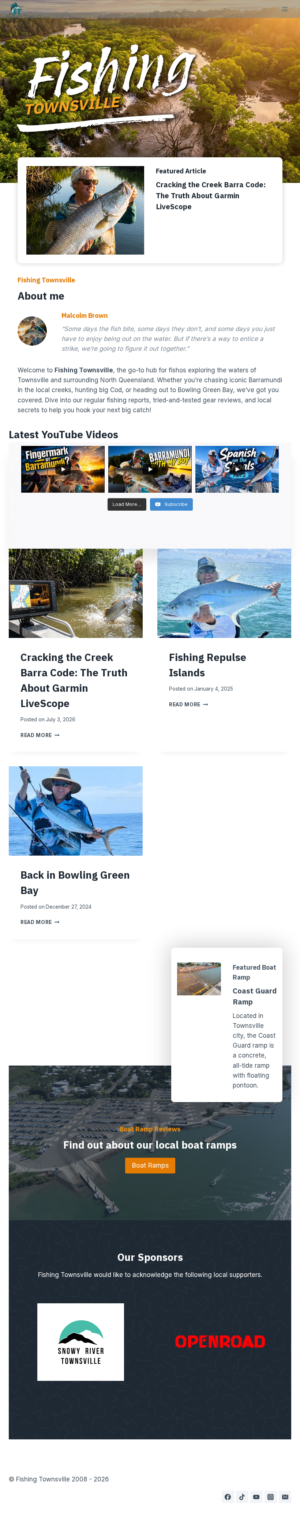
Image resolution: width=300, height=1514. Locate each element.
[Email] (285, 1497)
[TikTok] (242, 1497)
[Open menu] (284, 9)
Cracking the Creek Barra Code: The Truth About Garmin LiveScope (211, 195)
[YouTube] (256, 1497)
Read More (40, 735)
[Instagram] (271, 1497)
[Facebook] (228, 1497)
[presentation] (76, 593)
